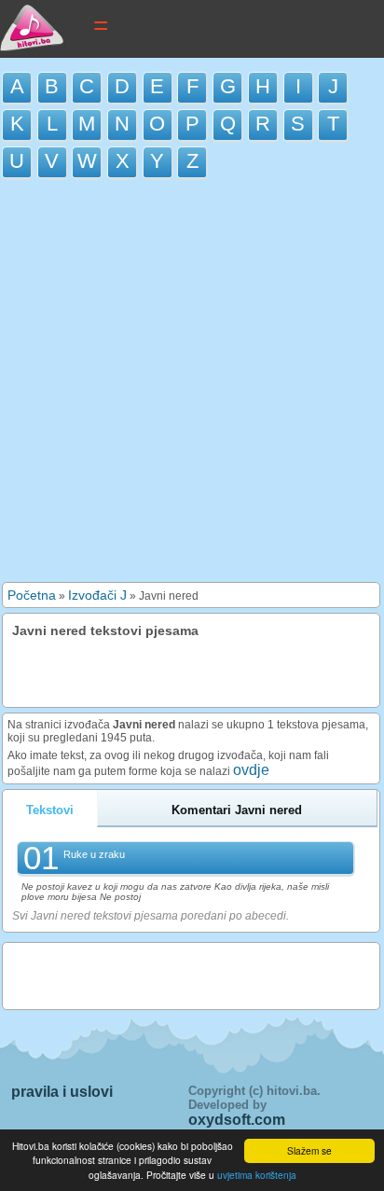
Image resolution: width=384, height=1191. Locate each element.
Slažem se (309, 1150)
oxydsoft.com (236, 1120)
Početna (31, 595)
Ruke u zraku (94, 854)
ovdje (251, 770)
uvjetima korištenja (256, 1175)
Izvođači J (97, 595)
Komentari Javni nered (236, 810)
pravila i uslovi (62, 1092)
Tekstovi (50, 810)
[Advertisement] (192, 385)
